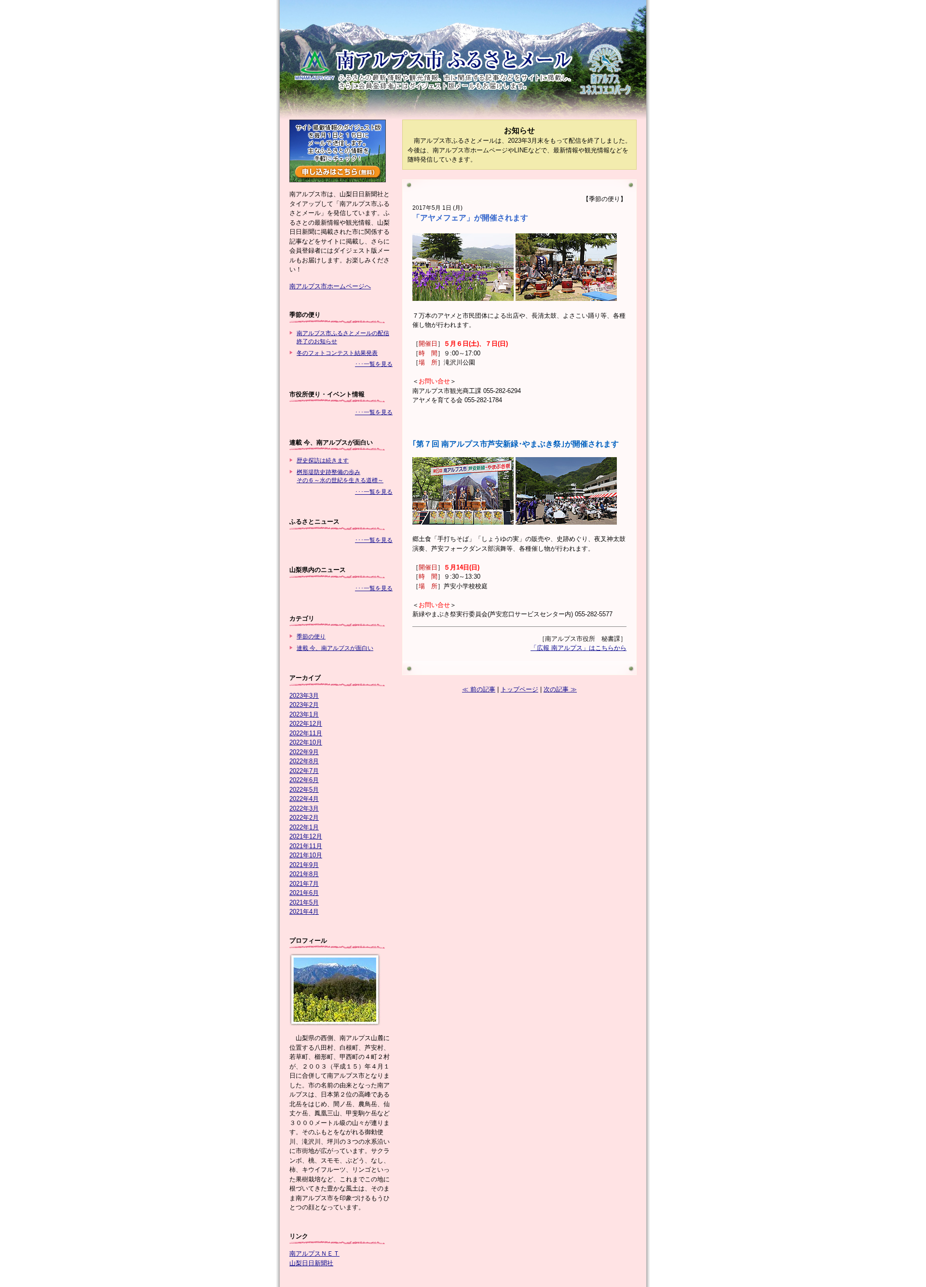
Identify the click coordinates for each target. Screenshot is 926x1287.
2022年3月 (304, 808)
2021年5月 (304, 902)
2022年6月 (304, 780)
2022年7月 (304, 770)
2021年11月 (305, 846)
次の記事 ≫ (560, 689)
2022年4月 (304, 798)
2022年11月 (305, 733)
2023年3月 (304, 695)
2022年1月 (304, 827)
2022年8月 (304, 761)
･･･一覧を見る (374, 364)
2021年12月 (305, 836)
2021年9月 (304, 864)
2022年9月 (304, 752)
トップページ (519, 689)
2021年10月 (305, 855)
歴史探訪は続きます (323, 460)
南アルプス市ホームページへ (330, 286)
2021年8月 (304, 874)
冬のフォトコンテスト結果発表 (337, 353)
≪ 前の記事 (478, 689)
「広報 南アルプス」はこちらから (578, 647)
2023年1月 (304, 714)
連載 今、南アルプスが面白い (335, 648)
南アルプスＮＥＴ (314, 1253)
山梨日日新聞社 (311, 1263)
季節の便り (311, 636)
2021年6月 (304, 892)
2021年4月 (304, 911)
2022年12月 (305, 723)
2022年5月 (304, 789)
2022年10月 (305, 742)
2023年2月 (304, 704)
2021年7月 (304, 883)
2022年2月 (304, 817)
